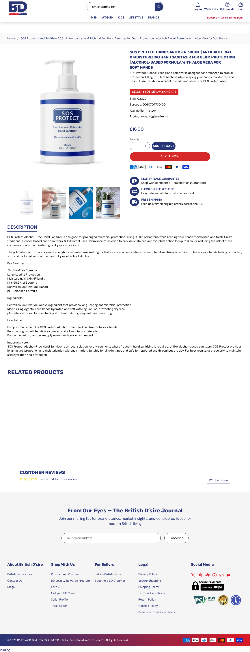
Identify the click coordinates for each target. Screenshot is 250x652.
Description (22, 227)
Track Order (59, 606)
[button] (241, 7)
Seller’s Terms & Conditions (156, 612)
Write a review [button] (218, 480)
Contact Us (14, 581)
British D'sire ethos (19, 574)
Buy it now (170, 156)
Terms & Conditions (151, 593)
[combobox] (125, 7)
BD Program (235, 17)
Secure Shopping (149, 581)
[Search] (159, 7)
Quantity (134, 139)
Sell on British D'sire (108, 574)
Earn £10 (57, 587)
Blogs (11, 587)
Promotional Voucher (65, 574)
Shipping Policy (148, 587)
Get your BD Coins (63, 593)
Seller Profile (59, 599)
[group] (27, 203)
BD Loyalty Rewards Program (70, 581)
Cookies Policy (148, 606)
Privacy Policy (147, 574)
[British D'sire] (22, 12)
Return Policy (147, 599)
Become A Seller (217, 17)
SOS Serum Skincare (160, 92)
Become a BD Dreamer (110, 581)
